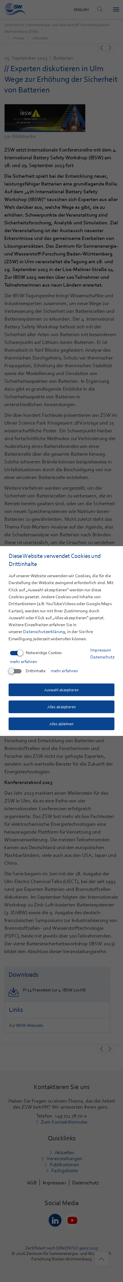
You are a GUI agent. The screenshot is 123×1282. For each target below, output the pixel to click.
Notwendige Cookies (44, 652)
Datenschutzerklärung (44, 631)
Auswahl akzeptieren (61, 690)
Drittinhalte (35, 670)
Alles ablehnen (61, 724)
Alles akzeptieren (61, 707)
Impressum (100, 650)
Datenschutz (102, 657)
